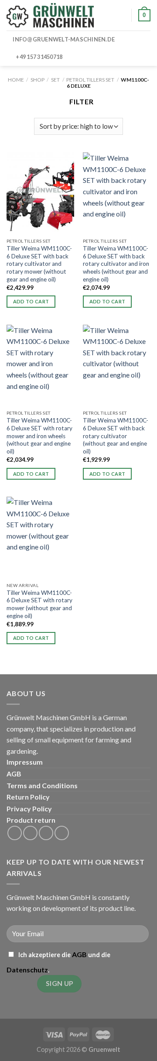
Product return (31, 820)
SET (55, 79)
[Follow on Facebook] (14, 833)
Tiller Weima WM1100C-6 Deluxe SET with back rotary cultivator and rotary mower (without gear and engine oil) (39, 264)
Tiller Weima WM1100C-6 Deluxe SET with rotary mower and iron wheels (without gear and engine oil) (39, 436)
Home (16, 79)
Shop (37, 79)
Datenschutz (27, 969)
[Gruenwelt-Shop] (50, 15)
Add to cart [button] (31, 301)
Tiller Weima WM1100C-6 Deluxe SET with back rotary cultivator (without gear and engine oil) (115, 436)
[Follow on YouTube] (62, 833)
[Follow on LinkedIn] (46, 833)
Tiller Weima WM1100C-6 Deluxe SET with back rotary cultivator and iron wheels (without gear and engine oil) (116, 264)
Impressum (25, 762)
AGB (14, 773)
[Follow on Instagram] (30, 833)
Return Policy (28, 797)
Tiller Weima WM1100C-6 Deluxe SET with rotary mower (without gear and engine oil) (39, 604)
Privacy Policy (29, 808)
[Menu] (112, 15)
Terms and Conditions (42, 785)
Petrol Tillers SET (90, 79)
